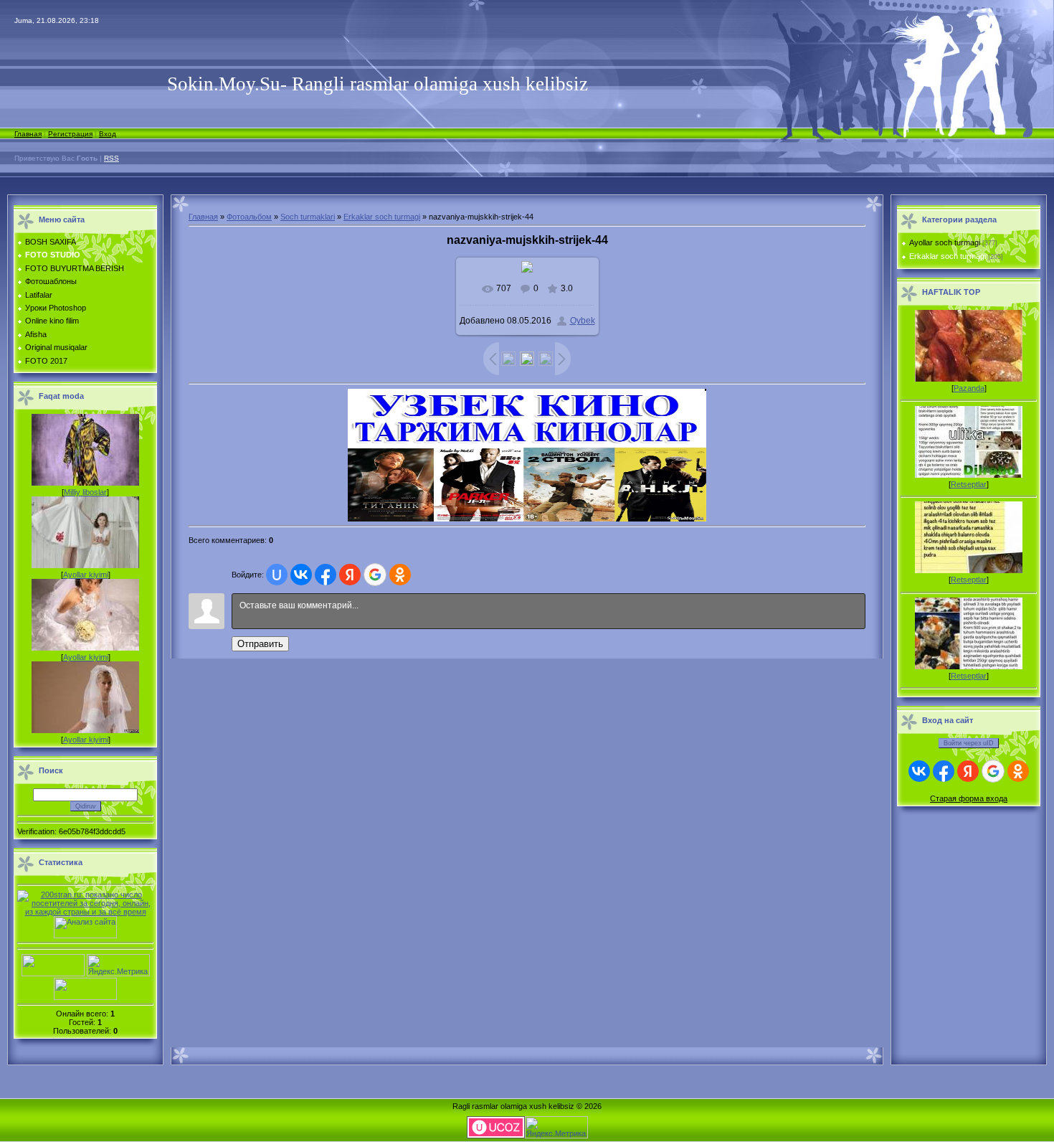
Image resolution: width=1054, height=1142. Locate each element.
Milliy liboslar (85, 492)
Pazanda (969, 388)
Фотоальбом (249, 216)
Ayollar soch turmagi (944, 242)
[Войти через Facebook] (325, 574)
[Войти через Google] (375, 574)
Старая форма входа (968, 798)
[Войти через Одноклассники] (400, 574)
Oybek (582, 321)
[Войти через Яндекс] (350, 574)
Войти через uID (969, 743)
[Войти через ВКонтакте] (301, 574)
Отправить (260, 643)
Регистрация (70, 134)
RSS (111, 158)
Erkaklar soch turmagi (381, 216)
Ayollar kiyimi (85, 574)
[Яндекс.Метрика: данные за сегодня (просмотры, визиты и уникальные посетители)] (118, 965)
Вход (107, 134)
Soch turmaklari (307, 216)
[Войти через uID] (277, 574)
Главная (28, 134)
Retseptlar (969, 484)
